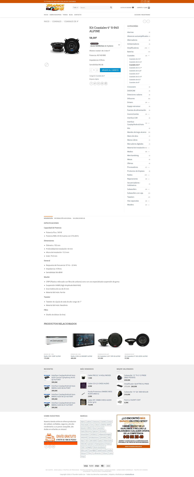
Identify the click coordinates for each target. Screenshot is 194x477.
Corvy (92, 425)
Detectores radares (134, 94)
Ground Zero (85, 434)
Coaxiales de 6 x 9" (135, 77)
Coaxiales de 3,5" (135, 59)
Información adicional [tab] (62, 218)
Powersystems (99, 444)
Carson (110, 422)
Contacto (77, 15)
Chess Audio (84, 425)
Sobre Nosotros (55, 15)
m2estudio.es (129, 474)
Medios (130, 152)
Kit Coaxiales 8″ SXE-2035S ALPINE (136, 356)
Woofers (130, 205)
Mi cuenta (49, 470)
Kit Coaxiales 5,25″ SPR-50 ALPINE (109, 356)
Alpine (97, 79)
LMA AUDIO (93, 441)
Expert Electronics (86, 431)
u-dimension (97, 453)
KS (87, 441)
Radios (129, 175)
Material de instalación (136, 148)
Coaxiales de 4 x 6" (135, 62)
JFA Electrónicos (94, 437)
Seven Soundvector (99, 447)
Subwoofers (131, 189)
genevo (96, 431)
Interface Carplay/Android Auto (135, 123)
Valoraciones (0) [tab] (79, 218)
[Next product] (144, 21)
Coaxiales (56, 21)
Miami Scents (108, 441)
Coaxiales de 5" (134, 74)
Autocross (96, 422)
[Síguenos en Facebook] (142, 1)
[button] (143, 7)
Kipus (82, 441)
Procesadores (132, 167)
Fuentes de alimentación (136, 110)
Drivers (130, 102)
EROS (89, 428)
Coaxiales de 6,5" (135, 79)
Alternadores (132, 40)
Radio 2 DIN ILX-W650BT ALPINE (81, 356)
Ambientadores (133, 44)
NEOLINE (83, 444)
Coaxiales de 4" (71, 21)
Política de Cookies (141, 470)
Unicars (105, 453)
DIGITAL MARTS (106, 425)
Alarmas (130, 32)
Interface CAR (132, 118)
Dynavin (83, 428)
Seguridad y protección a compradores (97, 471)
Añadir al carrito (110, 70)
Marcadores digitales (135, 144)
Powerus (108, 444)
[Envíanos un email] (148, 1)
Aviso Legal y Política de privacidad (66, 470)
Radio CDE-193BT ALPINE (52, 356)
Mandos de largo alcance (136, 132)
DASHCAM (131, 91)
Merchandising (133, 155)
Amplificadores (133, 48)
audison (89, 422)
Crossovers (131, 87)
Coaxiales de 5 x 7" (135, 68)
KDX (109, 437)
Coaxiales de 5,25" (135, 71)
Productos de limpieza (135, 171)
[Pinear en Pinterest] (102, 83)
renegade (89, 447)
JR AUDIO (103, 437)
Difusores (131, 98)
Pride (82, 447)
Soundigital (92, 450)
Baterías (130, 52)
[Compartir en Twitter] (95, 83)
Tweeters (130, 197)
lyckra (100, 441)
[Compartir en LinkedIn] (106, 83)
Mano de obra (132, 136)
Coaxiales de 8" (134, 82)
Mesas (129, 159)
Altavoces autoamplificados (137, 36)
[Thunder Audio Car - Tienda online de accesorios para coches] (56, 7)
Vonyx (83, 456)
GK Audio (102, 431)
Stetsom (83, 453)
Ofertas (130, 163)
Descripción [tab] (48, 218)
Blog (71, 15)
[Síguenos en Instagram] (145, 1)
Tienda (65, 15)
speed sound (102, 450)
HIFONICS (94, 434)
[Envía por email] (98, 83)
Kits (128, 128)
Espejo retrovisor (133, 106)
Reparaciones (132, 179)
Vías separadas (133, 201)
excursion (101, 428)
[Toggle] (149, 48)
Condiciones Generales (125, 470)
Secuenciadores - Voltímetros (133, 184)
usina (111, 453)
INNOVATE (84, 437)
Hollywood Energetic (105, 434)
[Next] (149, 345)
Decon (98, 425)
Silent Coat (84, 450)
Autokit (103, 422)
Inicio (46, 15)
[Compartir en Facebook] (91, 83)
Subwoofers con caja (135, 193)
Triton (90, 453)
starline (110, 450)
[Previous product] (148, 21)
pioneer (90, 444)
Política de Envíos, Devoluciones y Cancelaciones (97, 470)
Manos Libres (132, 140)
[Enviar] (111, 7)
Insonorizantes (133, 114)
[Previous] (44, 345)
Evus (94, 428)
